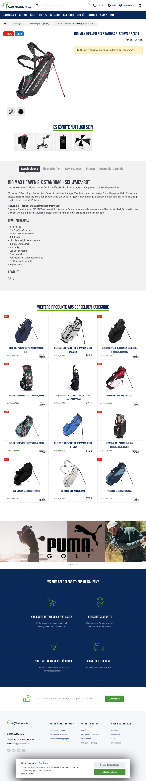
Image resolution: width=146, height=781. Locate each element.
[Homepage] (17, 5)
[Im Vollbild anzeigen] (6, 42)
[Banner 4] (75, 564)
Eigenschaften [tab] (51, 168)
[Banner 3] (73, 564)
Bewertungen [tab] (73, 168)
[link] (54, 658)
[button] (6, 72)
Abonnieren (114, 699)
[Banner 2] (70, 564)
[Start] (6, 23)
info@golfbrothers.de (21, 744)
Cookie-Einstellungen (109, 765)
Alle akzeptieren (110, 772)
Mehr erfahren (27, 773)
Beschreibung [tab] (29, 168)
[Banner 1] (68, 564)
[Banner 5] (77, 564)
